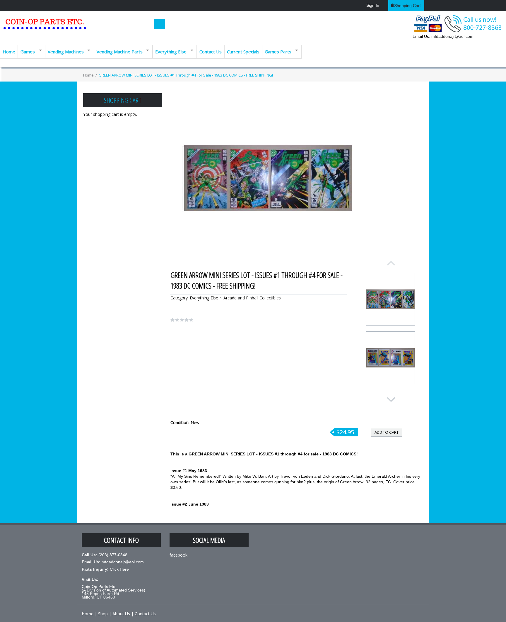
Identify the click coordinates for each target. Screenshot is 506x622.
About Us (121, 613)
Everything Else (170, 51)
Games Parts (276, 51)
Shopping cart (407, 5)
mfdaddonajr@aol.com (452, 36)
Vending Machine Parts (118, 51)
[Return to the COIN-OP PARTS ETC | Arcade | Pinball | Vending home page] (44, 26)
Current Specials (243, 52)
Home (9, 52)
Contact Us (210, 52)
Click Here (119, 569)
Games (26, 51)
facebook (178, 555)
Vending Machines (64, 51)
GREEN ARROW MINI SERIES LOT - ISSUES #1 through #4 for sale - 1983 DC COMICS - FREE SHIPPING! (186, 75)
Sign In (372, 5)
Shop (103, 613)
